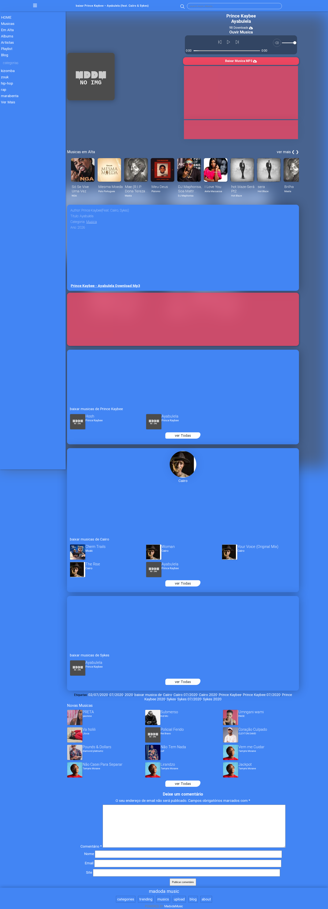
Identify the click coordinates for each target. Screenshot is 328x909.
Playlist (6, 49)
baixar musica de (148, 695)
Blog (4, 55)
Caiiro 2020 (208, 695)
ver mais (284, 152)
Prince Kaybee (230, 695)
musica (91, 222)
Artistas (7, 42)
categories (125, 899)
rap (3, 89)
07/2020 (116, 695)
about (206, 899)
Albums (7, 36)
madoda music (164, 891)
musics (163, 899)
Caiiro (167, 695)
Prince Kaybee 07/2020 (262, 695)
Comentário (91, 846)
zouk (5, 77)
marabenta (9, 96)
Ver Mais (8, 102)
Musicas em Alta (81, 152)
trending (145, 899)
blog (193, 899)
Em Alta (7, 30)
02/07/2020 (98, 695)
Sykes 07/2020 (189, 699)
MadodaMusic (173, 906)
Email (89, 863)
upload (179, 899)
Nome (89, 854)
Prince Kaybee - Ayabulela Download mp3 (105, 286)
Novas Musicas (80, 705)
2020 (129, 695)
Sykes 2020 (212, 699)
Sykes (171, 699)
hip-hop (7, 83)
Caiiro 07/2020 (185, 695)
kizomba (8, 71)
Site (89, 872)
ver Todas (183, 435)
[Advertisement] (33, 133)
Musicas (7, 23)
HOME (6, 17)
